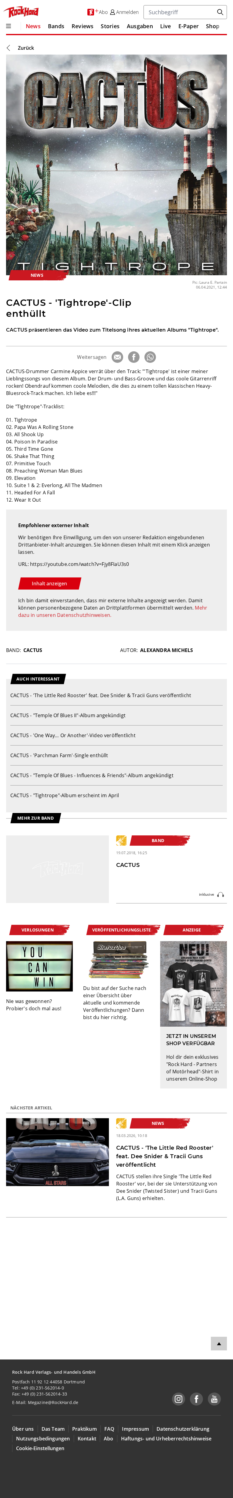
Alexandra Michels (166, 650)
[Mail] (117, 357)
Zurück (26, 48)
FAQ (109, 1429)
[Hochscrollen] (219, 1343)
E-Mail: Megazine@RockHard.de (45, 1402)
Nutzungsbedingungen (43, 1438)
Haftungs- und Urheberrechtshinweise (166, 1438)
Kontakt (87, 1438)
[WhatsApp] (150, 357)
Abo (108, 1438)
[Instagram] (178, 1399)
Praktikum (84, 1429)
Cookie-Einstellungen (40, 1448)
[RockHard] (20, 12)
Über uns (23, 1429)
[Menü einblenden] (8, 26)
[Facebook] (134, 357)
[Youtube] (214, 1399)
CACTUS (32, 650)
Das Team (53, 1429)
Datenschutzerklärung (183, 1429)
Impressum (135, 1429)
